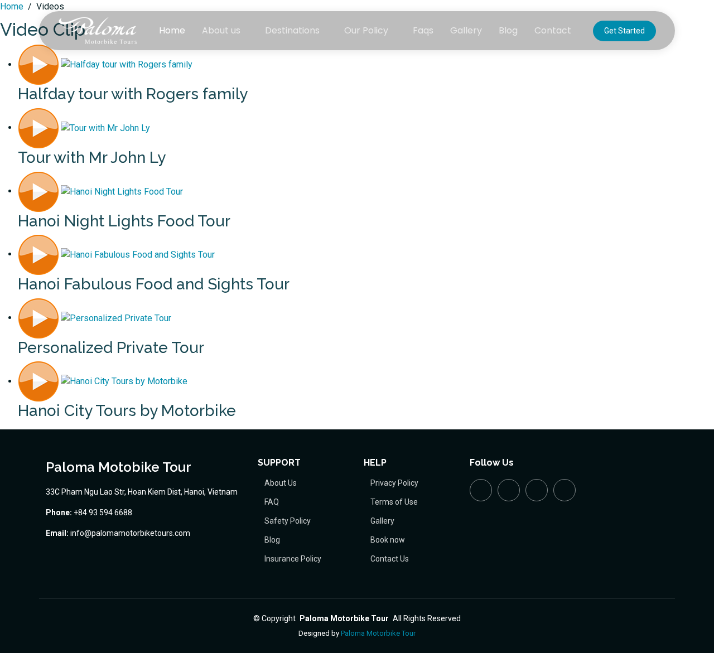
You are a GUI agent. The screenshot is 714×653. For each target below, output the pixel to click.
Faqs (423, 30)
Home (172, 30)
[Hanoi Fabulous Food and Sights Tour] (116, 254)
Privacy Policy (394, 483)
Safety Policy (287, 521)
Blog (508, 30)
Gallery (466, 30)
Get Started (624, 30)
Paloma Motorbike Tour (378, 633)
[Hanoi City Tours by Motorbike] (102, 381)
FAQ (271, 502)
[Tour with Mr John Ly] (84, 127)
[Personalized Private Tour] (94, 317)
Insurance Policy (292, 559)
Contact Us (389, 559)
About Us (280, 483)
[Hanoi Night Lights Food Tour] (100, 191)
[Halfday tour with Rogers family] (105, 64)
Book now (387, 540)
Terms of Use (394, 502)
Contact (552, 30)
